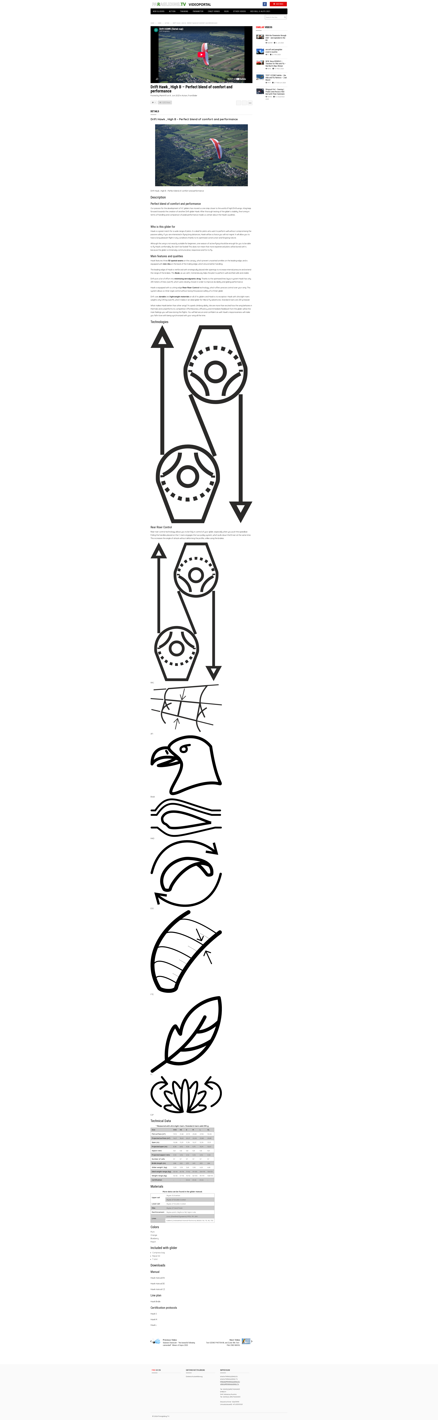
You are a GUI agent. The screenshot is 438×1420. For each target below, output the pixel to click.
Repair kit (156, 1256)
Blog (226, 11)
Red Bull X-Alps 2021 (260, 11)
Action (172, 11)
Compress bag (158, 1252)
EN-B (188, 1180)
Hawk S (154, 1314)
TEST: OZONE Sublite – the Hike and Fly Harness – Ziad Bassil (276, 77)
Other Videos (239, 11)
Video (159, 23)
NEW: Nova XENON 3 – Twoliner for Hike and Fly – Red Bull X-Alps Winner (276, 63)
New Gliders (158, 11)
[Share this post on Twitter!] (238, 103)
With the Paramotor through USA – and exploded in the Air (276, 37)
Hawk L (154, 1325)
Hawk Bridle (155, 1301)
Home (152, 23)
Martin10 (163, 95)
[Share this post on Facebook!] (244, 103)
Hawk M (154, 1319)
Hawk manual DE (158, 1283)
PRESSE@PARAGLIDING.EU (230, 1382)
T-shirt (155, 1259)
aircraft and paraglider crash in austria (274, 50)
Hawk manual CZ (158, 1289)
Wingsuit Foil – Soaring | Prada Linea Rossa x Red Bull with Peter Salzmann (275, 91)
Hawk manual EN (158, 1278)
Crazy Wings (214, 11)
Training (184, 11)
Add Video (279, 4)
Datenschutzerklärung (194, 1376)
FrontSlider (192, 95)
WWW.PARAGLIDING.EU (229, 1376)
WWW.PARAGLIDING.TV (229, 1379)
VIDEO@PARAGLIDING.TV (229, 1384)
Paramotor (198, 11)
